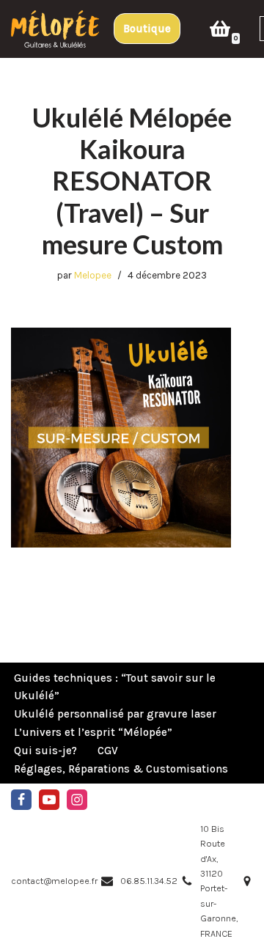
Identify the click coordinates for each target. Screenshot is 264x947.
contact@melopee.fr (54, 880)
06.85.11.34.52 (148, 880)
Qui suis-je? (45, 750)
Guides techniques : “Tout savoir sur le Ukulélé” (115, 686)
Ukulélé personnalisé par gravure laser (115, 714)
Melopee (92, 275)
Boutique (147, 28)
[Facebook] (21, 799)
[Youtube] (49, 799)
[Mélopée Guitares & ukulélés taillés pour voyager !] (55, 29)
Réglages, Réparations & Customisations (121, 768)
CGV (108, 750)
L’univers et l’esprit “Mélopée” (93, 732)
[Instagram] (77, 799)
